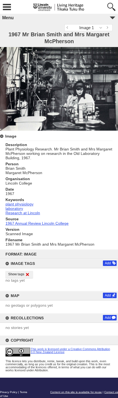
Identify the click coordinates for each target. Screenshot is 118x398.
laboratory (14, 208)
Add (108, 263)
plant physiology (19, 204)
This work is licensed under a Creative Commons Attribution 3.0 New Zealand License (70, 350)
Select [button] (102, 27)
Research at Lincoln (22, 213)
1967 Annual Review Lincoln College (37, 223)
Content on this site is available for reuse (76, 392)
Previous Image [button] (68, 27)
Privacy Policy (8, 392)
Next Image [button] (108, 27)
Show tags (16, 274)
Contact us (111, 392)
